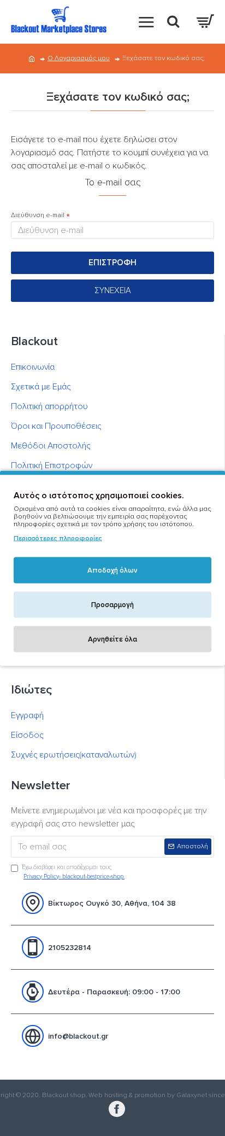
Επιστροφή (112, 262)
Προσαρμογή (112, 604)
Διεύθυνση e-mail (37, 215)
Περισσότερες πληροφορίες (58, 538)
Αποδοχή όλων (112, 570)
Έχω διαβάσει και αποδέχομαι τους (73, 872)
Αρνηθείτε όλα (112, 638)
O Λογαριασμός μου (79, 58)
